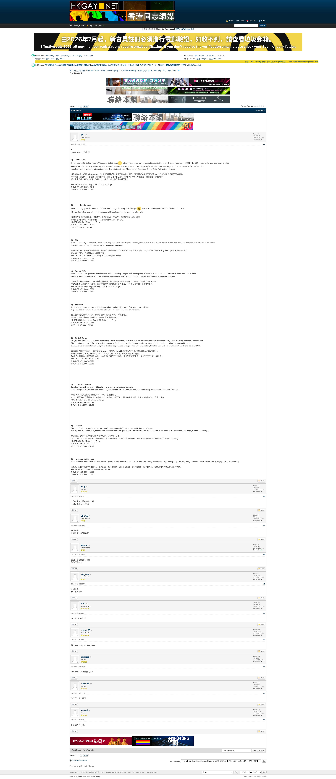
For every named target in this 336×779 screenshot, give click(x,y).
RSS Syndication (151, 772)
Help (263, 21)
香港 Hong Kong (52, 56)
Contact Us (74, 772)
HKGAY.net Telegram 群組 (184, 29)
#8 (264, 666)
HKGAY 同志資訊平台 (77, 71)
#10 (263, 720)
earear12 (85, 657)
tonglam (85, 574)
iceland (84, 710)
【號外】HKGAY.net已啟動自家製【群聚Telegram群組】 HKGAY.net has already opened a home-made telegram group (268, 62)
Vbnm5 (84, 516)
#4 (264, 554)
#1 (264, 144)
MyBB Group (95, 776)
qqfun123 (85, 630)
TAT (83, 135)
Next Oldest (76, 750)
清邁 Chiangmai (215, 59)
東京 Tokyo (199, 56)
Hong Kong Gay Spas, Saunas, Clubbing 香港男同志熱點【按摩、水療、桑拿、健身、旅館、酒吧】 (142, 71)
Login (91, 26)
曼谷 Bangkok (202, 59)
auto (83, 603)
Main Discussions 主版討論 (95, 71)
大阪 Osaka (209, 56)
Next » (86, 106)
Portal (231, 21)
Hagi (83, 487)
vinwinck (85, 684)
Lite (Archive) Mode (119, 772)
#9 (264, 693)
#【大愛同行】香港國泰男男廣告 (140, 65)
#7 (264, 640)
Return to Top (106, 772)
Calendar (252, 21)
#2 (264, 496)
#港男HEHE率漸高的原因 (191, 65)
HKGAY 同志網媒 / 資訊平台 (89, 772)
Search (241, 21)
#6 (264, 613)
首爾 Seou (50, 59)
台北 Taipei (88, 56)
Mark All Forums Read (136, 772)
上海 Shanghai (65, 56)
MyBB (80, 776)
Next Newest (88, 750)
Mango (84, 545)
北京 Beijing (77, 56)
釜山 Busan (60, 59)
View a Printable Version (80, 760)
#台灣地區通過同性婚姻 (117, 65)
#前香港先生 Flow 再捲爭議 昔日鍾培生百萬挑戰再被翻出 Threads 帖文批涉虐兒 (76, 65)
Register (98, 26)
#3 (264, 525)
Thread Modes (260, 110)
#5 (264, 584)
